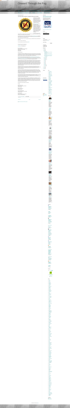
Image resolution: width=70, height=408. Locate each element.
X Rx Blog (49, 265)
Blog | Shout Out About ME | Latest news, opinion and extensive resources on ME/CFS (50, 252)
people (49, 370)
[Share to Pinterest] (28, 96)
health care (50, 335)
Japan (49, 341)
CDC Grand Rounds (50, 300)
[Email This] (25, 96)
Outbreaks (33, 12)
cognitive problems (50, 313)
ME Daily (49, 86)
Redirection (49, 216)
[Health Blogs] (49, 398)
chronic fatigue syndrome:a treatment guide (50, 311)
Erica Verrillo (45, 94)
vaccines (49, 390)
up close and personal (50, 389)
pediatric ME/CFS (49, 369)
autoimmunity (50, 286)
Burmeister (50, 294)
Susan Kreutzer (50, 383)
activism (49, 280)
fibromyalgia (50, 328)
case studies (50, 297)
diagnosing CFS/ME (50, 316)
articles (49, 285)
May (44, 62)
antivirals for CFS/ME (50, 283)
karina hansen (50, 344)
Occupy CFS (50, 88)
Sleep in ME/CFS (49, 247)
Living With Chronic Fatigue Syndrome (50, 207)
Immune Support (50, 84)
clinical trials (50, 312)
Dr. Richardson (50, 323)
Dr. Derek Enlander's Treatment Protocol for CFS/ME (50, 109)
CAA (49, 295)
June (44, 61)
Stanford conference (50, 380)
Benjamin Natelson (50, 287)
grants (49, 332)
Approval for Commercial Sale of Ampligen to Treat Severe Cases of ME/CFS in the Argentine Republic (50, 139)
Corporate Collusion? (39, 12)
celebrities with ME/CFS (50, 301)
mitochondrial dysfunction (50, 356)
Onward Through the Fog (32, 3)
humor (49, 338)
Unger (49, 388)
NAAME (49, 359)
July (44, 60)
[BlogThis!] (26, 96)
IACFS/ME (50, 339)
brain (49, 292)
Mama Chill (50, 347)
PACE (20, 97)
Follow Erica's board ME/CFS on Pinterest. (47, 29)
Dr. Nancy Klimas (50, 80)
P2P (49, 365)
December (45, 51)
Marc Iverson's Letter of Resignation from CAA (24, 12)
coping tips (50, 314)
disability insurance (50, 319)
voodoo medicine (50, 393)
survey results (50, 382)
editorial (49, 324)
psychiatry (50, 373)
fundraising (50, 331)
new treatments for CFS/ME (50, 362)
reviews (49, 376)
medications (50, 353)
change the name (50, 308)
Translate (48, 40)
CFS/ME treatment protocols (50, 306)
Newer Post (19, 99)
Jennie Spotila (50, 342)
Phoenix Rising (50, 91)
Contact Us (22, 10)
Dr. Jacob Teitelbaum (50, 78)
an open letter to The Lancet (24, 58)
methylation (50, 354)
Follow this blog (45, 80)
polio (49, 372)
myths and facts (50, 358)
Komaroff (49, 345)
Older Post (40, 99)
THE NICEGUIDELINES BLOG (49, 219)
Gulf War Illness (50, 333)
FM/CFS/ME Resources (50, 82)
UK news (49, 387)
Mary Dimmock (50, 348)
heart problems (50, 336)
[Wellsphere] (50, 276)
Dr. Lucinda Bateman (50, 79)
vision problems (50, 392)
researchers (50, 375)
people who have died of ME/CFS (50, 371)
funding (49, 330)
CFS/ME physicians (50, 305)
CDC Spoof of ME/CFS (47, 12)
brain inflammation (50, 293)
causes (49, 298)
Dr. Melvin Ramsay (50, 322)
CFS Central (50, 71)
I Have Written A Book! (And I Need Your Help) (50, 208)
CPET (49, 315)
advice (49, 281)
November (45, 57)
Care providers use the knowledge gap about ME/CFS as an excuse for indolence (50, 222)
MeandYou (50, 351)
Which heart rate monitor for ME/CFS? (49, 243)
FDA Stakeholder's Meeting (50, 327)
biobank (49, 288)
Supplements (27, 10)
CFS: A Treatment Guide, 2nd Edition (46, 10)
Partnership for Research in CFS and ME (50, 90)
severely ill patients (50, 378)
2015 (44, 50)
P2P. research (50, 366)
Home (19, 10)
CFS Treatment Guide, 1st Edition (35, 10)
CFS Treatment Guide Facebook (50, 74)
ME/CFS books (50, 350)
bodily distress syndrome (50, 290)
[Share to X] (27, 96)
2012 (44, 68)
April (44, 63)
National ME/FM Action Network (50, 361)
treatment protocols (50, 385)
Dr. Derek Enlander (50, 76)
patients (49, 368)
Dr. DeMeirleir (50, 321)
